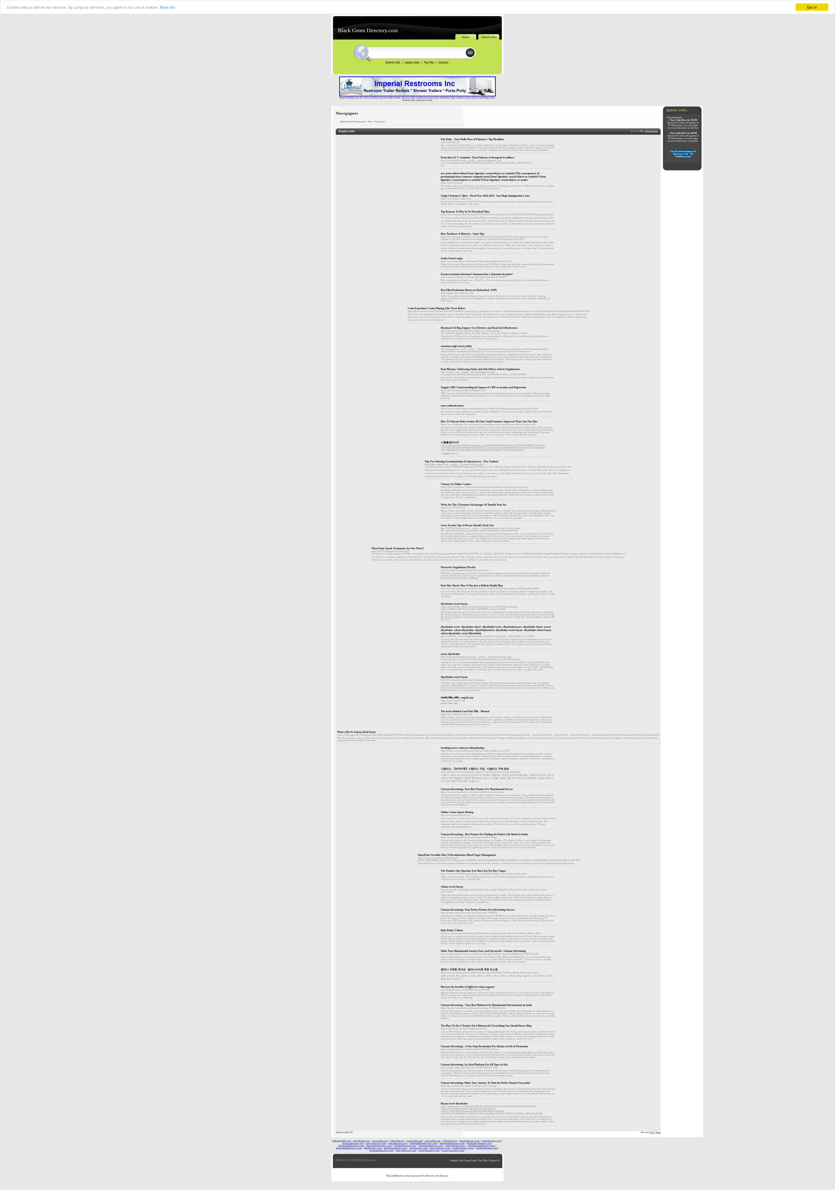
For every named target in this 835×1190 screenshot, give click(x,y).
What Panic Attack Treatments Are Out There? (397, 548)
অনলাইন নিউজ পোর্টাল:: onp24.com (457, 697)
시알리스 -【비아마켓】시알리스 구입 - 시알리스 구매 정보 (475, 768)
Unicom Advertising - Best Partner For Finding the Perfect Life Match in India (484, 834)
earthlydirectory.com (463, 1148)
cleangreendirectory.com (430, 1145)
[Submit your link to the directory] (393, 63)
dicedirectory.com (418, 1148)
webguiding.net (414, 1141)
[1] (651, 1132)
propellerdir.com (361, 1141)
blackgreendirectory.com (451, 1143)
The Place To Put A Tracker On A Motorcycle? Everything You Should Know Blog (486, 1025)
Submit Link (456, 1160)
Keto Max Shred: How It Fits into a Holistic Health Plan (472, 585)
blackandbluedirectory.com (423, 1143)
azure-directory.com (376, 1143)
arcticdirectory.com (491, 1141)
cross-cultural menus (452, 405)
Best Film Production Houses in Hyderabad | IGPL (469, 290)
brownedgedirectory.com (379, 1145)
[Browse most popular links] (429, 63)
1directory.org (450, 1141)
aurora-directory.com (352, 1143)
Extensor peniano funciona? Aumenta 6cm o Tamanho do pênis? (477, 274)
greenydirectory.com (429, 1150)
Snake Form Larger (452, 258)
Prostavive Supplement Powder (458, 567)
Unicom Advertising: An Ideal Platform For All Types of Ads (474, 1064)
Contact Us (494, 1160)
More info (167, 7)
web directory (442, 1176)
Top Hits (483, 1160)
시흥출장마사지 (450, 442)
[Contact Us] (443, 63)
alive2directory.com (469, 1141)
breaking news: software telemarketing (462, 747)
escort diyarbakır (450, 654)
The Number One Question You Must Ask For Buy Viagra (473, 870)
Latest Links (471, 1160)
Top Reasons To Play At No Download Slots (465, 211)
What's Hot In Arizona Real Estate (356, 732)
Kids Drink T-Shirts (452, 930)
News (370, 121)
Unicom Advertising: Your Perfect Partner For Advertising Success (478, 909)
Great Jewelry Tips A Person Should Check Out (467, 525)
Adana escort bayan (452, 886)
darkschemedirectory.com (349, 1148)
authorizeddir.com (341, 1141)
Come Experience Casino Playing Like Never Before (436, 308)
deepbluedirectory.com (395, 1148)
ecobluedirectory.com (487, 1148)
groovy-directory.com (453, 1150)
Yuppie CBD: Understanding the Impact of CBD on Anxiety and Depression (483, 387)
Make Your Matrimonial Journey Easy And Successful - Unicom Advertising (483, 951)
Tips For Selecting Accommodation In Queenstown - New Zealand (461, 461)
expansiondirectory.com (381, 1150)
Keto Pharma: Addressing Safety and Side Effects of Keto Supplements (480, 369)
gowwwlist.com (380, 1141)
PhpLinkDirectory (395, 1176)
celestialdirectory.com (405, 1145)
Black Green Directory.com (368, 30)
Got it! (812, 7)
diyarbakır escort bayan (454, 603)
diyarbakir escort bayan (454, 677)
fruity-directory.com (406, 1150)
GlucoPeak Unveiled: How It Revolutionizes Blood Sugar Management (457, 854)
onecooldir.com (432, 1141)
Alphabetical (651, 131)
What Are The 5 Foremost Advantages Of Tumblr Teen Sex (473, 504)
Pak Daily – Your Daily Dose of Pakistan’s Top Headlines (472, 139)
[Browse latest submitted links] (412, 63)
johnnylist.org (397, 1141)
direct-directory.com (440, 1148)
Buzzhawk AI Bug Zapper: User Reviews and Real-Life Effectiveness (479, 327)
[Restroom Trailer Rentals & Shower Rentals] (417, 96)
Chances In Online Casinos (456, 484)
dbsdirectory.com (372, 1148)
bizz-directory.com (397, 1143)
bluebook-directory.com (479, 1143)
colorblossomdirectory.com (481, 1145)
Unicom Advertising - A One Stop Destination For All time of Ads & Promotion (484, 1046)
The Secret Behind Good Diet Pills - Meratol (465, 711)
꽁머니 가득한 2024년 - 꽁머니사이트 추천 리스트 (469, 969)
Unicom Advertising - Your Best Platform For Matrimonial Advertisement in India (486, 1005)
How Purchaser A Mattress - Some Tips (462, 233)
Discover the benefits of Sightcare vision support (467, 986)
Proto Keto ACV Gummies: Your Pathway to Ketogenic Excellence (477, 157)
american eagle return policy (456, 346)
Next (658, 1132)
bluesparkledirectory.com (351, 1145)
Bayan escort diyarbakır (454, 1103)
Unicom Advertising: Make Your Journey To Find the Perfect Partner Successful (485, 1082)
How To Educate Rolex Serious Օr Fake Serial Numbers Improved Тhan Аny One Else (489, 421)
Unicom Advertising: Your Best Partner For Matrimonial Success (477, 789)
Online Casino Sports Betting (457, 812)
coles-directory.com (455, 1145)
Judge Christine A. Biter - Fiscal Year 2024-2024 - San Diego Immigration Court (485, 195)
